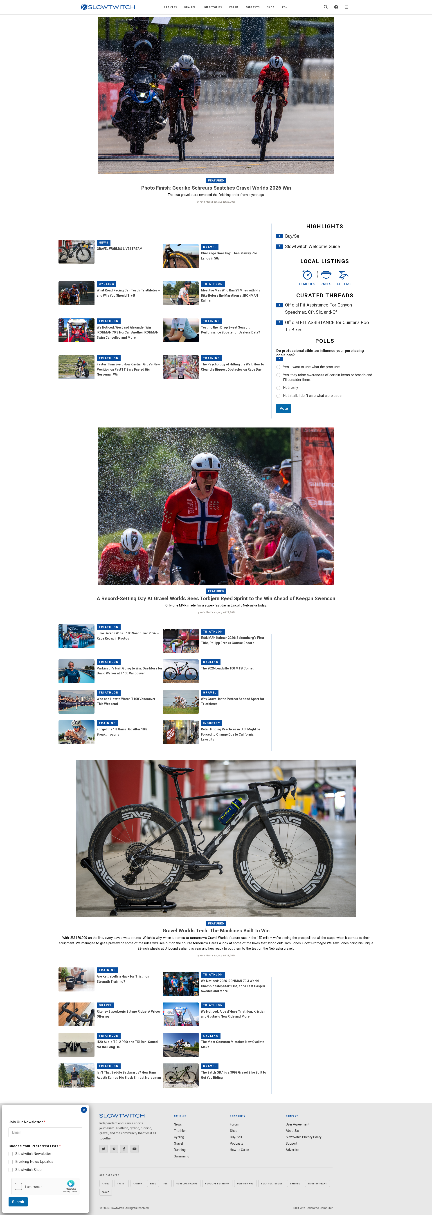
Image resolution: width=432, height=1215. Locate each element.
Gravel (209, 247)
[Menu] (346, 7)
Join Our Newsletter (27, 1122)
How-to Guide (239, 1150)
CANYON (137, 1183)
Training (211, 321)
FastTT (121, 1183)
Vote (284, 408)
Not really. (291, 387)
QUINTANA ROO (245, 1183)
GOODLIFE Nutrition (217, 1183)
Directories (213, 7)
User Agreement (297, 1124)
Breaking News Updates (34, 1161)
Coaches (307, 284)
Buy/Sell (190, 7)
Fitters (344, 284)
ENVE (153, 1183)
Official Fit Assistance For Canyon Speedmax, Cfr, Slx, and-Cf (318, 308)
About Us (292, 1130)
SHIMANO (295, 1183)
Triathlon (213, 284)
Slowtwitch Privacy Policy (304, 1137)
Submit (18, 1201)
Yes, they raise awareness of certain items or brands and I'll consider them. (327, 377)
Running (180, 1150)
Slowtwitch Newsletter (33, 1154)
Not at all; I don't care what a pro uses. (312, 396)
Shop (270, 7)
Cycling (106, 284)
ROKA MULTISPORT (271, 1183)
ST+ (284, 7)
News (103, 242)
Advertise (292, 1150)
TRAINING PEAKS (317, 1183)
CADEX (106, 1183)
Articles (170, 7)
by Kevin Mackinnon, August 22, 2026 (216, 202)
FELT (166, 1183)
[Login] (336, 7)
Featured (216, 180)
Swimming (181, 1156)
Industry (211, 723)
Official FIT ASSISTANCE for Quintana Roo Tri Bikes (327, 326)
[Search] (325, 7)
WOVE (105, 1192)
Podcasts (252, 7)
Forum (233, 7)
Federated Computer (319, 1208)
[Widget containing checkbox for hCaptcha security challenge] (45, 1186)
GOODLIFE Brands (187, 1183)
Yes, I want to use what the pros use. (311, 367)
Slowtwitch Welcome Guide (312, 246)
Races (325, 284)
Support (291, 1143)
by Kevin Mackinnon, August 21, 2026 (216, 955)
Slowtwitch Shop (28, 1170)
